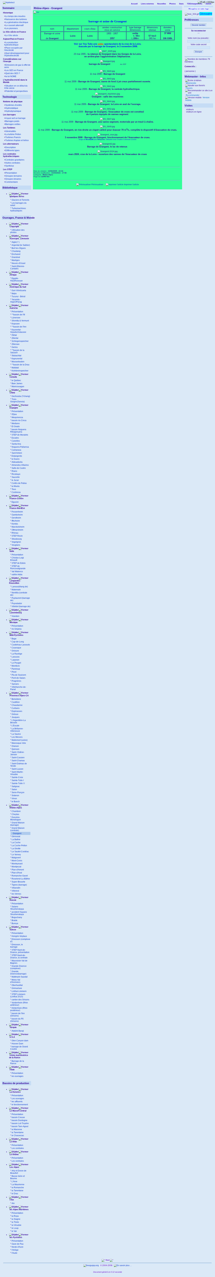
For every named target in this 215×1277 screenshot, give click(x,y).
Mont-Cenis (17, 860)
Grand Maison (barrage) (17, 824)
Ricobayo (16, 474)
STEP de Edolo (19, 563)
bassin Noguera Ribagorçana (18, 430)
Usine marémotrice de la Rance (18, 1056)
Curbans (15, 708)
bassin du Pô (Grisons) (17, 1020)
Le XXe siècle (11, 35)
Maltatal (15, 368)
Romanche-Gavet (20, 876)
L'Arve (14, 1181)
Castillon (16, 702)
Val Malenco (17, 571)
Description (10, 147)
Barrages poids (12, 121)
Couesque (16, 648)
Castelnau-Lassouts (21, 645)
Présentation (17, 311)
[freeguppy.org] (91, 1265)
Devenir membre (198, 25)
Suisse (12, 929)
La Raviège (17, 654)
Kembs (15, 524)
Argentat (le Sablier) (21, 245)
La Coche (16, 842)
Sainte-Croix (17, 777)
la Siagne (16, 1219)
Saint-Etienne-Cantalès (17, 267)
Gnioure (15, 651)
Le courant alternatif (14, 25)
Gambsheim (17, 515)
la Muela (15, 486)
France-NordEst (17, 508)
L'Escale (15, 725)
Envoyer (198, 52)
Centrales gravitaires (14, 160)
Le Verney (16, 854)
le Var (14, 1231)
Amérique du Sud (17, 287)
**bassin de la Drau (20, 364)
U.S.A (12, 1037)
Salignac (16, 786)
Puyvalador (17, 603)
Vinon (14, 798)
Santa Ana (16, 444)
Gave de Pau (18, 1244)
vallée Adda (17, 574)
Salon (14, 789)
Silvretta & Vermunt (20, 321)
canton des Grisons (20, 999)
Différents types (12, 150)
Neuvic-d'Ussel (18, 263)
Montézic (16, 666)
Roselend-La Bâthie (21, 879)
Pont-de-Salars (18, 678)
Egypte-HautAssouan (16, 279)
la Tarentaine (18, 1132)
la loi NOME (10, 76)
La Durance (15, 1092)
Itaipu (14, 293)
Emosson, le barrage (16, 945)
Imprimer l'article (131, 184)
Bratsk (14, 920)
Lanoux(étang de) (20, 586)
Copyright (14, 226)
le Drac (15, 1193)
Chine (12, 393)
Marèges (16, 260)
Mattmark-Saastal (20, 977)
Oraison (15, 746)
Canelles (16, 441)
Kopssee (16, 324)
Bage (14, 638)
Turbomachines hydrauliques (18, 209)
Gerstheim (16, 518)
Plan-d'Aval (17, 873)
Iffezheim (16, 521)
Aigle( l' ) (15, 242)
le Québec (16, 380)
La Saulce (16, 734)
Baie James (17, 383)
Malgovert (16, 857)
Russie (12, 900)
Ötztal (14, 335)
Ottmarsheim (17, 530)
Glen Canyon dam (20, 1040)
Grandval (16, 257)
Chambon (16, 811)
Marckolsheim (18, 527)
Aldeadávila (17, 462)
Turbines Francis (13, 137)
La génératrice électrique (16, 22)
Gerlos (15, 347)
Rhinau (15, 533)
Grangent (17, 833)
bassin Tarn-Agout (20, 1126)
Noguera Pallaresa (20, 447)
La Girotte (16, 848)
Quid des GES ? (12, 73)
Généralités (10, 131)
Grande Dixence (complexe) (18, 967)
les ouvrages (17, 1076)
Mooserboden (18, 361)
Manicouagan (18, 386)
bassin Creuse (18, 1117)
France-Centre (16, 498)
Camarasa (16, 450)
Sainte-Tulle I (18, 780)
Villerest (15, 891)
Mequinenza (17, 417)
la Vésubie (16, 1225)
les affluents (17, 1101)
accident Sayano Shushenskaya (18, 913)
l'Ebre (14, 414)
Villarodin (16, 888)
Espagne (13, 408)
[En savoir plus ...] (123, 1265)
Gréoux (15, 714)
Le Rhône (14, 1154)
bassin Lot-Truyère (20, 1123)
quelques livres (16, 196)
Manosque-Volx (19, 743)
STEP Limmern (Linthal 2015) (17, 995)
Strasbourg (17, 539)
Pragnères (16, 681)
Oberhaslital (17, 985)
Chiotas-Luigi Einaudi (17, 559)
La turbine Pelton (13, 134)
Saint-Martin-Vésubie (16, 773)
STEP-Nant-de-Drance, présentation (19, 951)
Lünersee (16, 317)
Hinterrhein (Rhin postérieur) (18, 1009)
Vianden (15, 616)
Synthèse (9, 166)
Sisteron (15, 795)
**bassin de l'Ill (18, 314)
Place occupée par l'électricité (13, 49)
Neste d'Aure (17, 1247)
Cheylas (15, 814)
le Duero (15, 459)
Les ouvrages (18, 1098)
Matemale (16, 589)
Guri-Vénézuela (19, 290)
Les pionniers (11, 28)
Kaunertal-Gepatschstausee (18, 331)
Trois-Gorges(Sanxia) (17, 400)
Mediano (16, 423)
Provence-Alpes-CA (19, 695)
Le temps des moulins (15, 16)
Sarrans (15, 684)
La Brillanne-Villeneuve (16, 729)
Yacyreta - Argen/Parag (16, 300)
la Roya (15, 1216)
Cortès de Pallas (19, 483)
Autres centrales (12, 163)
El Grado (16, 426)
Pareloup (16, 669)
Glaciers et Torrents (20, 200)
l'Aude (14, 1253)
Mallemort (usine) (20, 740)
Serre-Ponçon (18, 792)
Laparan (15, 660)
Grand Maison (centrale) (17, 829)
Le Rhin (13, 1142)
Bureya (15, 923)
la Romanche (18, 1187)
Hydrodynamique (13, 111)
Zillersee (15, 344)
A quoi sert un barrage (15, 118)
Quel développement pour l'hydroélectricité (16, 54)
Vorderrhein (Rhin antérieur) (19, 1003)
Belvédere (16, 699)
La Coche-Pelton (19, 845)
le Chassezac (18, 1135)
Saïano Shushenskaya (17, 907)
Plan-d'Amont (18, 870)
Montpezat (16, 866)
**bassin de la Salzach (17, 351)
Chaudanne (17, 705)
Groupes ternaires (13, 176)
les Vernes (16, 894)
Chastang (16, 251)
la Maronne (17, 1129)
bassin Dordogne (19, 1120)
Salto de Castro (19, 468)
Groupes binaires (13, 179)
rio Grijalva (17, 629)
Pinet (14, 672)
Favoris (188, 88)
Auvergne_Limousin (19, 238)
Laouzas (15, 657)
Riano (14, 471)
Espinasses (17, 711)
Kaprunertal (17, 358)
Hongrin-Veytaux (19, 936)
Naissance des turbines (16, 19)
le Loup (15, 1228)
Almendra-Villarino (20, 465)
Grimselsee (17, 988)
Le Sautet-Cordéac (20, 851)
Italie (11, 551)
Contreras (16, 492)
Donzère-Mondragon (15, 818)
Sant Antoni (17, 453)
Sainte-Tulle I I (18, 783)
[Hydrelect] (8, 2)
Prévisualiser (97, 184)
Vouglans (16, 545)
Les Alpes (14, 1167)
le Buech (16, 801)
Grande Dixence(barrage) (18, 972)
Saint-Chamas (18, 760)
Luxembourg (15, 612)
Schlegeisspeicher (20, 341)
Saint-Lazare (17, 769)
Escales (15, 438)
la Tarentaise (17, 1190)
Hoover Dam (17, 1043)
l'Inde (12, 1069)
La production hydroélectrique (11, 43)
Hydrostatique (11, 108)
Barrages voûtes (12, 124)
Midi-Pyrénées (16, 635)
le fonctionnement (20, 1104)
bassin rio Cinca (19, 420)
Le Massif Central (17, 1111)
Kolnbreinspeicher (20, 371)
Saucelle (16, 477)
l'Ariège (15, 1250)
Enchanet (16, 254)
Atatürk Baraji (18, 1031)
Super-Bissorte (18, 882)
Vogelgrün (16, 542)
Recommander (192, 95)
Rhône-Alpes (15, 808)
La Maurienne (18, 1184)
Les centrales (18, 1148)
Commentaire (11, 182)
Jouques (15, 717)
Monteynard (17, 863)
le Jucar (15, 480)
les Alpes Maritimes (19, 1209)
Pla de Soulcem (19, 675)
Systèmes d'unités (13, 105)
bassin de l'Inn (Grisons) (17, 1014)
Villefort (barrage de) (21, 606)
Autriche (13, 308)
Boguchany (17, 917)
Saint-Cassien (18, 757)
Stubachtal (16, 355)
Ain (13, 1203)
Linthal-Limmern (19, 991)
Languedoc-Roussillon (15, 582)
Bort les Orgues (19, 248)
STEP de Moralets (20, 435)
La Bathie (16, 839)
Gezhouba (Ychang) (21, 396)
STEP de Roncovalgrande (18, 567)
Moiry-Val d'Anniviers (15, 981)
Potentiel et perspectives (16, 91)
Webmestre (190, 83)
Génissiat (16, 836)
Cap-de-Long (18, 642)
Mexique (13, 622)
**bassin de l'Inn (19, 327)
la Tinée (15, 1222)
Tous (14, 489)
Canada (13, 377)
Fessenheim (17, 512)
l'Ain (11, 1200)
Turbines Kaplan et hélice (17, 140)
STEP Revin (17, 536)
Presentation (11, 173)
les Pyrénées (15, 1237)
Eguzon (15, 502)
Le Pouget (16, 663)
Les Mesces (17, 737)
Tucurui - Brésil (18, 296)
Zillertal (15, 338)
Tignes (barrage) (19, 885)
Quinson (15, 749)
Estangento (17, 456)
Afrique (13, 275)
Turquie (13, 1027)
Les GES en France (14, 70)
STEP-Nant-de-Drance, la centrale (19, 956)
